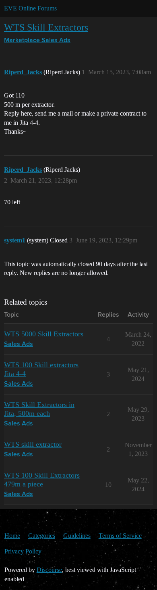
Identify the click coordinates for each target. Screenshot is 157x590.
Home (12, 535)
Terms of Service (120, 535)
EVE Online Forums (30, 8)
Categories (41, 535)
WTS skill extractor (33, 444)
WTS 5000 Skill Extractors (43, 334)
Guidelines (77, 535)
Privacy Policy (22, 551)
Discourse (49, 569)
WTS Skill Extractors (46, 27)
